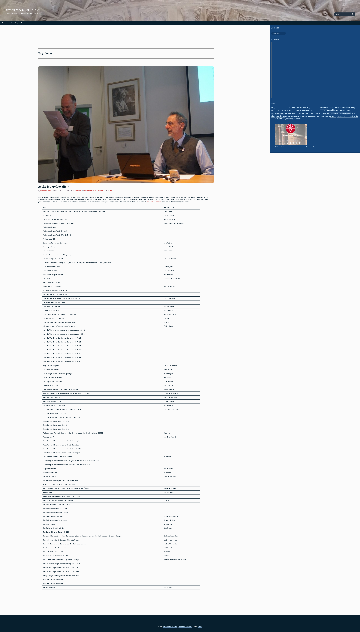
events (324, 107)
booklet (277, 108)
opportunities (99, 191)
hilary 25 (280, 111)
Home (3, 23)
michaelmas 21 (291, 113)
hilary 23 (353, 108)
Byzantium (288, 108)
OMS (286, 116)
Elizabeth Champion (153, 202)
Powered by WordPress (185, 626)
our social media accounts (306, 147)
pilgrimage (313, 116)
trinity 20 (333, 116)
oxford (307, 116)
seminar (327, 116)
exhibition (331, 108)
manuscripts (302, 111)
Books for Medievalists (53, 186)
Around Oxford (89, 191)
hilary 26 (287, 111)
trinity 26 (291, 119)
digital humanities (313, 108)
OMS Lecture (292, 116)
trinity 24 (277, 119)
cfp (293, 108)
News (22, 23)
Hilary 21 (338, 108)
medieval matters (339, 110)
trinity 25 (284, 119)
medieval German (314, 111)
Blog (16, 23)
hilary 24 (274, 111)
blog (272, 108)
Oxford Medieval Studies (23, 10)
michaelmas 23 (316, 113)
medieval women (279, 113)
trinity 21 (340, 116)
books (110, 191)
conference (302, 107)
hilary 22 (345, 108)
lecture (293, 111)
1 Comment (77, 191)
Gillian (200, 626)
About (10, 23)
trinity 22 (348, 116)
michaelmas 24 (327, 113)
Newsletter (280, 116)
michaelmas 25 (338, 113)
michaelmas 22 (304, 113)
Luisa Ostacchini (45, 191)
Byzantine (282, 108)
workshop (300, 119)
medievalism (323, 111)
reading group (320, 116)
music (346, 113)
